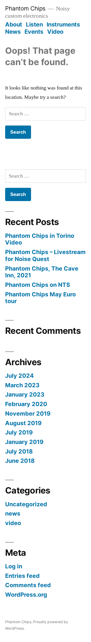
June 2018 (20, 460)
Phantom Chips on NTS (37, 284)
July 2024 (19, 375)
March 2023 (22, 385)
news (12, 513)
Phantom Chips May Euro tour (40, 298)
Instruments (63, 24)
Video (55, 31)
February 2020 (26, 403)
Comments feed (28, 585)
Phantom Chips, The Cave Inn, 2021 (41, 272)
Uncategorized (26, 504)
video (13, 523)
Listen (34, 24)
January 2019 (24, 441)
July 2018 (19, 451)
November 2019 (27, 413)
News (13, 31)
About (13, 24)
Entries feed (22, 575)
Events (33, 31)
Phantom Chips (25, 8)
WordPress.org (26, 594)
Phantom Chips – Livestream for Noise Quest (45, 255)
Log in (13, 566)
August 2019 (23, 423)
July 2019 (19, 432)
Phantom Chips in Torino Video (39, 239)
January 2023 (24, 394)
